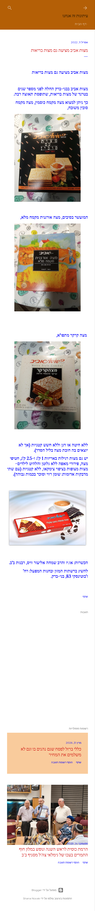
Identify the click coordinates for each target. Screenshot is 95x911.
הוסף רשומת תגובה (62, 762)
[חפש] (9, 7)
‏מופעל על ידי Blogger (44, 890)
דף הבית (80, 24)
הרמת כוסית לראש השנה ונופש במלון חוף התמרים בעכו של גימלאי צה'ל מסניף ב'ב (53, 852)
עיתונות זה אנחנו (75, 15)
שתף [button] (85, 596)
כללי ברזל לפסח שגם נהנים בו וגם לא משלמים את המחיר (51, 752)
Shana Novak (31, 898)
